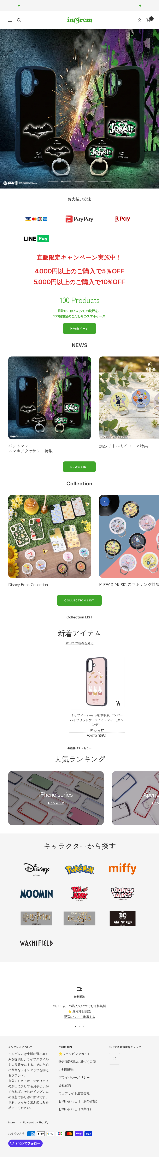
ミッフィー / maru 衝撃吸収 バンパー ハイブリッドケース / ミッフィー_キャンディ (97, 719)
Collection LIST (79, 600)
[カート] (148, 20)
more (79, 168)
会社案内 (65, 1085)
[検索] (19, 20)
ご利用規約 (66, 1070)
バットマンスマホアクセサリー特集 (30, 448)
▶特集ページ (79, 328)
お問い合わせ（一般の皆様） (79, 1101)
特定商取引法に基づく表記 (77, 1062)
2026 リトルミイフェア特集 (123, 446)
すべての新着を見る (80, 643)
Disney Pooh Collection (28, 584)
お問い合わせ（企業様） (76, 1109)
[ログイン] (139, 20)
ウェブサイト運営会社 (74, 1093)
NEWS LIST (79, 466)
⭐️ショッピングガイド (74, 1054)
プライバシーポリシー (74, 1077)
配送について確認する (79, 1017)
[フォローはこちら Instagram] (114, 1058)
